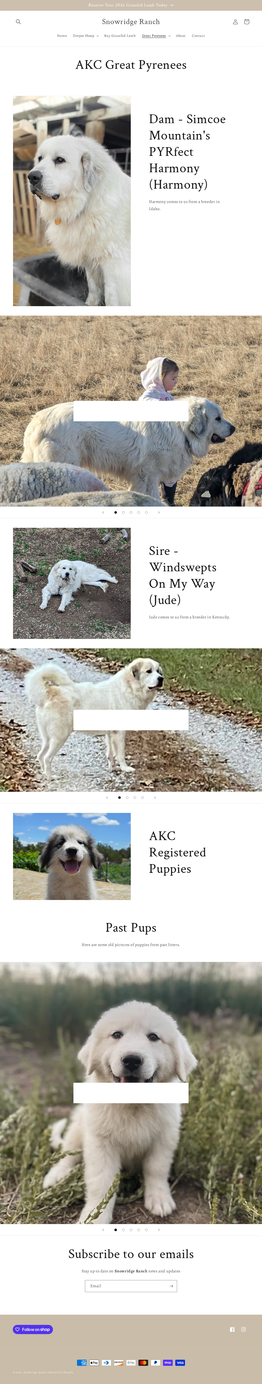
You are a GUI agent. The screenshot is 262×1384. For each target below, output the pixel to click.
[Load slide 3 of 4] (135, 797)
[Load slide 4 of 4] (142, 797)
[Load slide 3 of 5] (131, 512)
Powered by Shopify (60, 1372)
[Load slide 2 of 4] (127, 797)
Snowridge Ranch (35, 1372)
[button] (18, 21)
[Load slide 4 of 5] (139, 512)
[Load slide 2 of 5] (123, 512)
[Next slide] (159, 512)
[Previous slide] (103, 512)
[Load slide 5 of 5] (146, 512)
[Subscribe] (171, 1286)
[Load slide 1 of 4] (119, 797)
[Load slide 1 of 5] (115, 512)
